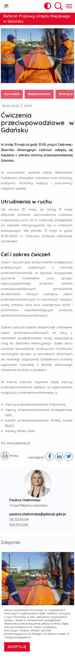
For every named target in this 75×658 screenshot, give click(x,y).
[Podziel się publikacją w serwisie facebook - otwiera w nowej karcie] (49, 456)
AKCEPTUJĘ (17, 647)
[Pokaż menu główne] (69, 6)
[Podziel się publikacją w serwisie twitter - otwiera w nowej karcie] (69, 456)
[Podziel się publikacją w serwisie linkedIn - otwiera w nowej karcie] (59, 456)
